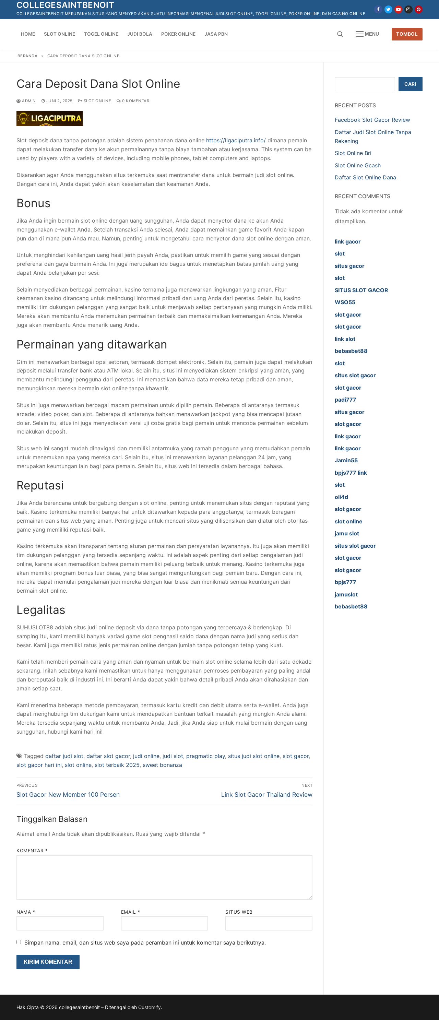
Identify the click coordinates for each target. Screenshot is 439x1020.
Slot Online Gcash (358, 165)
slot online (78, 764)
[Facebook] (378, 9)
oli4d (341, 497)
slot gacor (296, 755)
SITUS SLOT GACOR (361, 290)
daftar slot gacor (108, 755)
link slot (345, 338)
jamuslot (346, 594)
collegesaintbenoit (65, 5)
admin (28, 100)
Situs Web (239, 912)
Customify (149, 1007)
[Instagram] (408, 9)
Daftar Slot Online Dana (365, 177)
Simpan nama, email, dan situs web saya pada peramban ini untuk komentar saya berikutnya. (145, 942)
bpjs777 (345, 582)
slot (340, 253)
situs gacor (350, 265)
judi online (146, 755)
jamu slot (347, 533)
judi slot (173, 755)
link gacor (348, 241)
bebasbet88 (351, 350)
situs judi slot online (254, 755)
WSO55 (345, 302)
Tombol (407, 34)
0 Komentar (135, 100)
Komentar (32, 850)
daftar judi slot (64, 755)
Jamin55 (346, 460)
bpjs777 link (351, 472)
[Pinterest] (419, 9)
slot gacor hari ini (39, 764)
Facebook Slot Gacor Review (372, 119)
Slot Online (96, 100)
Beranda (27, 56)
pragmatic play (205, 755)
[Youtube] (398, 9)
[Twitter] (388, 9)
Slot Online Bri (353, 153)
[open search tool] (340, 34)
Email (130, 912)
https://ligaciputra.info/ (236, 140)
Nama (25, 912)
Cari (410, 84)
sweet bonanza (162, 764)
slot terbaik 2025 (117, 764)
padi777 (345, 399)
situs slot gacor (355, 375)
